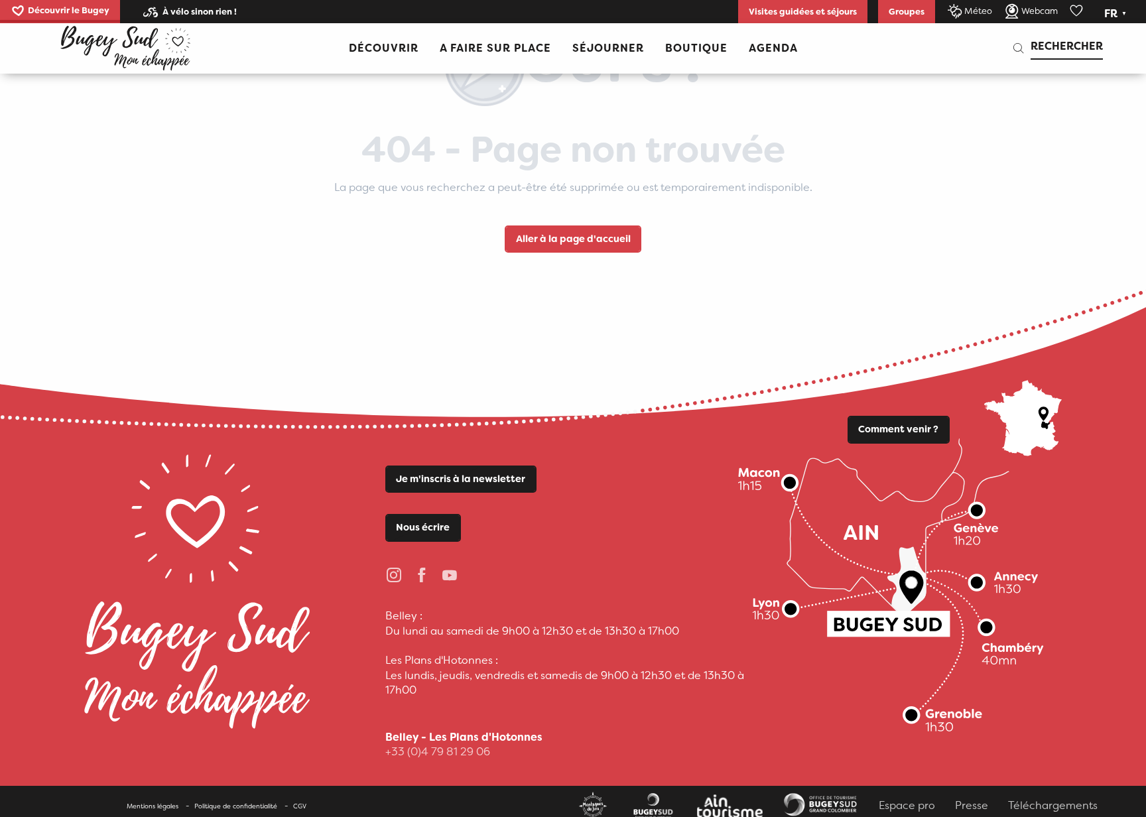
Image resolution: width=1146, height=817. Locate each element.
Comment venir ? (898, 429)
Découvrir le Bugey (68, 10)
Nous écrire (423, 527)
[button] (1116, 14)
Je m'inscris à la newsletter (460, 479)
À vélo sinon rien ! (199, 11)
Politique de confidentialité (235, 806)
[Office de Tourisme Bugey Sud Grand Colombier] (125, 48)
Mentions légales (152, 806)
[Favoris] (1077, 11)
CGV (299, 806)
